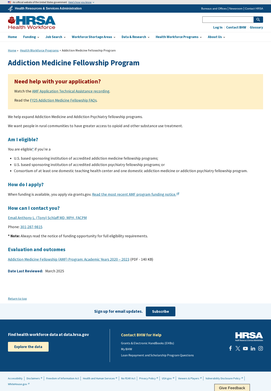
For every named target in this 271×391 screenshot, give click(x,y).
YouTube (245, 348)
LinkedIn (253, 348)
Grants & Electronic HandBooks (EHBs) (147, 343)
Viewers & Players (188, 378)
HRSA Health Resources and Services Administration (249, 336)
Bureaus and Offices (214, 8)
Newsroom (236, 8)
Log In (218, 27)
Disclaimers (33, 378)
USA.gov (167, 378)
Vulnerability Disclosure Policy (223, 378)
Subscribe (160, 311)
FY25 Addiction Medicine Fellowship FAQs (63, 100)
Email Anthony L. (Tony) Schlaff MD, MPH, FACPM (47, 217)
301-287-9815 (31, 226)
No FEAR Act (128, 378)
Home (12, 50)
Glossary (256, 27)
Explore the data (28, 346)
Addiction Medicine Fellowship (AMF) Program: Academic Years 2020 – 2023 (68, 259)
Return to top (17, 298)
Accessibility (15, 378)
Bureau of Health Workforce (32, 22)
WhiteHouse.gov (17, 384)
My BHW (126, 349)
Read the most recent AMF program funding (134, 194)
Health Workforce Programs (39, 50)
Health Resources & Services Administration (48, 8)
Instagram (260, 348)
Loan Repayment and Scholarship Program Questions (157, 355)
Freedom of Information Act (62, 378)
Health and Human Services (99, 378)
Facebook (230, 348)
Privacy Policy (147, 378)
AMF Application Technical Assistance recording (70, 91)
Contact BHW (236, 27)
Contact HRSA (254, 8)
